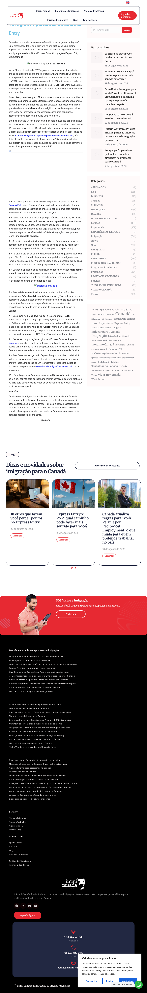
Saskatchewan (128, 358)
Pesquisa (113, 349)
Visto (130, 370)
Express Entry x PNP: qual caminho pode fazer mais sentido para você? (119, 75)
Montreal (117, 340)
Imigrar (116, 327)
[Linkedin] (29, 906)
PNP (120, 349)
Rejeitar (110, 981)
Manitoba (126, 336)
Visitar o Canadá (119, 370)
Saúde (93, 362)
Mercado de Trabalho (101, 340)
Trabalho (123, 366)
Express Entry (122, 323)
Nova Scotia (120, 345)
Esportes (109, 319)
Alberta (94, 310)
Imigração (99, 336)
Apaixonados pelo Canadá (113, 309)
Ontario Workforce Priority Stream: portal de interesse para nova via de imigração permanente (120, 134)
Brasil (93, 315)
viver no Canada (109, 374)
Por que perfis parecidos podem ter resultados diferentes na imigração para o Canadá (118, 156)
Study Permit (103, 362)
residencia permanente (110, 357)
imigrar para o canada (105, 331)
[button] (71, 567)
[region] (109, 970)
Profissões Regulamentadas (104, 353)
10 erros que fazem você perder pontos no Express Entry (119, 57)
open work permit (99, 349)
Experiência (106, 323)
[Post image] (96, 57)
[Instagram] (23, 906)
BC (131, 310)
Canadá (122, 314)
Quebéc (94, 357)
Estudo (94, 323)
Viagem (106, 371)
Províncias (124, 353)
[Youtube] (36, 906)
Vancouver (96, 370)
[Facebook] (17, 906)
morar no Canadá (102, 344)
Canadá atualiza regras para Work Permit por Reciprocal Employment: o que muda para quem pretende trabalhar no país (120, 97)
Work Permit (98, 379)
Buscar (127, 30)
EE (103, 319)
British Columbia (106, 314)
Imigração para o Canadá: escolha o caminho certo (119, 116)
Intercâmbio (114, 336)
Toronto (115, 362)
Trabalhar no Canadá (104, 366)
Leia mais (17, 535)
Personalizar (91, 981)
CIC (133, 315)
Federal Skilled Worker (101, 328)
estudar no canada (124, 318)
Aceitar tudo (128, 981)
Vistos (94, 375)
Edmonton (95, 319)
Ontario (130, 344)
